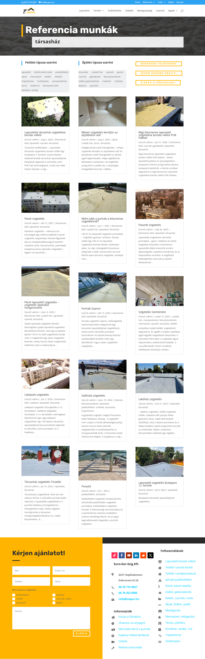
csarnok (82, 77)
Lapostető (84, 11)
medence (35, 86)
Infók (160, 2)
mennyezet (35, 77)
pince (24, 86)
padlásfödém (62, 72)
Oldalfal (129, 11)
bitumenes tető (50, 86)
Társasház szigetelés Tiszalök (42, 482)
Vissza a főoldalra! (158, 82)
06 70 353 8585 (128, 593)
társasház (83, 72)
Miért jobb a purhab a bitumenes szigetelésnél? (102, 220)
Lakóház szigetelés (150, 399)
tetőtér (48, 77)
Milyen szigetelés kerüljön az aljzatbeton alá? (99, 133)
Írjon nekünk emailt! (159, 73)
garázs (120, 72)
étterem (82, 86)
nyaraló (110, 72)
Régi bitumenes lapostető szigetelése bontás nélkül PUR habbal (157, 134)
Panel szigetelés (34, 218)
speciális (94, 86)
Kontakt (180, 2)
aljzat (24, 77)
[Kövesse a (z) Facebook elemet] (122, 555)
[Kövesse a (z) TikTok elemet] (115, 555)
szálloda (119, 81)
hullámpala (43, 81)
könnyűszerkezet (112, 77)
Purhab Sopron (91, 308)
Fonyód (86, 486)
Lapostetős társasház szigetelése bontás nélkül (45, 133)
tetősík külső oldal (43, 72)
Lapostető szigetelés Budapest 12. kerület (158, 484)
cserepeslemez (59, 81)
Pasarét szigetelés (150, 225)
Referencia (147, 2)
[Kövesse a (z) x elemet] (151, 555)
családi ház (97, 72)
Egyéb (171, 11)
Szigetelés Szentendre (152, 312)
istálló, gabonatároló (88, 81)
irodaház (106, 81)
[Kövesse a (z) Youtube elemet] (129, 555)
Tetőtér (97, 11)
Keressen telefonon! (159, 63)
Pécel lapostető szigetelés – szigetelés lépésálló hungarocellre (41, 304)
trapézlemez (27, 81)
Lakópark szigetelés (36, 394)
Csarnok (160, 11)
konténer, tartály (29, 90)
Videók (171, 2)
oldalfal (58, 77)
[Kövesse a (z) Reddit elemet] (143, 555)
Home (137, 2)
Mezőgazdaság (144, 11)
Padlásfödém (114, 11)
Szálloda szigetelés (93, 395)
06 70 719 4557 (30, 2)
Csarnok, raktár (63, 598)
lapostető (26, 72)
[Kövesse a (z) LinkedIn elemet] (136, 555)
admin (35, 139)
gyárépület (95, 77)
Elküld (81, 633)
